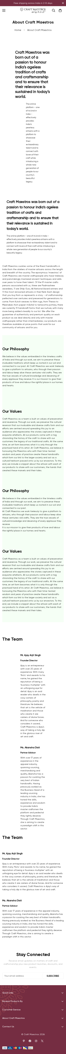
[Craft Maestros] (33, 10)
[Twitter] (42, 1041)
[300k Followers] (30, 1041)
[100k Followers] (36, 1041)
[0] (60, 10)
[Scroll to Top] (60, 1038)
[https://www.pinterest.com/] (24, 1041)
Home (18, 30)
